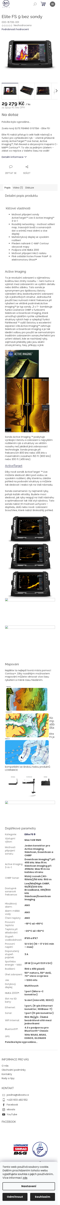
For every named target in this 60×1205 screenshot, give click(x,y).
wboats (11, 1109)
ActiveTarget (13, 466)
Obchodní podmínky (14, 1070)
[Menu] (52, 4)
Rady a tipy (8, 1078)
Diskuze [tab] (29, 187)
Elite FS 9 (29, 834)
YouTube (12, 1114)
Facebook (12, 1104)
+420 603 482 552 (17, 1099)
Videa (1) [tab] (18, 187)
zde (25, 1178)
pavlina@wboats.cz (18, 1095)
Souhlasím (42, 1197)
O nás (5, 1065)
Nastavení (28, 1186)
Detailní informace (13, 157)
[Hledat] (35, 4)
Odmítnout (15, 1197)
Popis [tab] (7, 187)
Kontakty (7, 1074)
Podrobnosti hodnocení (15, 29)
